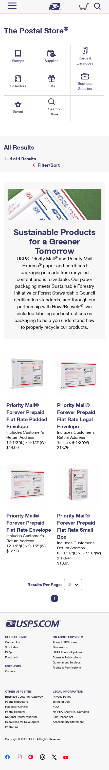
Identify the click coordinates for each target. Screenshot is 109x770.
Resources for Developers (22, 721)
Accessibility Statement (68, 721)
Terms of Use (61, 701)
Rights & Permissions (67, 667)
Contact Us (12, 642)
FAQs (8, 652)
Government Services (67, 662)
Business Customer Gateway (24, 696)
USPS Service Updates (67, 652)
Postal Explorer (15, 711)
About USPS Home (65, 642)
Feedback (11, 657)
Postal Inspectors (16, 701)
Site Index (11, 647)
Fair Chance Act (63, 716)
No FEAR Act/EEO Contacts (71, 711)
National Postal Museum (21, 716)
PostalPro (11, 727)
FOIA (56, 706)
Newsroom (60, 647)
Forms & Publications (67, 657)
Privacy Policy (62, 696)
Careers (10, 671)
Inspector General (16, 706)
